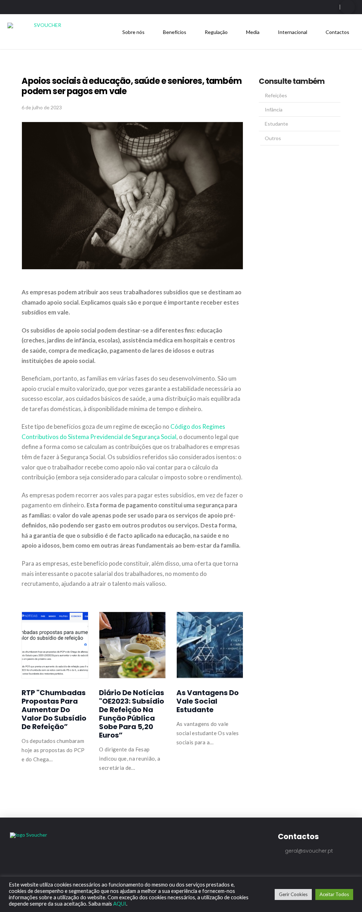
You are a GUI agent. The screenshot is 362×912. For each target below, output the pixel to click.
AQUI (119, 904)
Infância (273, 109)
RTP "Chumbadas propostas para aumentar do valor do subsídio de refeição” (54, 710)
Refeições (276, 95)
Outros (273, 138)
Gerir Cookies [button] (293, 894)
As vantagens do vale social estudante (207, 701)
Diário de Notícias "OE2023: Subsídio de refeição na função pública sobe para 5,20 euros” (131, 714)
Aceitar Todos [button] (334, 894)
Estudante (276, 124)
